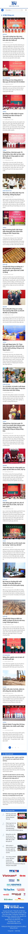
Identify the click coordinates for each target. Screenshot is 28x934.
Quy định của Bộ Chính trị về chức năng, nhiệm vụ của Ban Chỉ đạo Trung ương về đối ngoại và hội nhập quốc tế (14, 776)
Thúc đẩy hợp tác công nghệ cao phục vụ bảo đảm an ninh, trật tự (14, 468)
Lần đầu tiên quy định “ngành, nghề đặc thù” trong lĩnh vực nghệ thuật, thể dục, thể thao (13, 759)
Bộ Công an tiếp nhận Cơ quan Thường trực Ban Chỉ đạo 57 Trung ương (13, 115)
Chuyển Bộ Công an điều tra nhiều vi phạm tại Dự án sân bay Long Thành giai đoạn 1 (14, 620)
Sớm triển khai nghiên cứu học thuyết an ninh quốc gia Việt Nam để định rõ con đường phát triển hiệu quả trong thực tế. (13, 665)
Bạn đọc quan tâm (10, 810)
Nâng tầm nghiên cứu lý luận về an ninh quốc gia (13, 658)
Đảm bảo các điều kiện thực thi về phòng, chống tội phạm (13, 193)
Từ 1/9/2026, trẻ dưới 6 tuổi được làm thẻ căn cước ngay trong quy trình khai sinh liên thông (14, 388)
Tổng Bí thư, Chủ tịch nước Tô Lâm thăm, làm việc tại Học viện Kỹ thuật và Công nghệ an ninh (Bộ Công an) (14, 155)
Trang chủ (10, 930)
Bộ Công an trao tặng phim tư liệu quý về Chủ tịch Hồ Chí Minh (14, 81)
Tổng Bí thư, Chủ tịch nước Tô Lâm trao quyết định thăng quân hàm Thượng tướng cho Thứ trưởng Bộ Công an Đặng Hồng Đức (14, 427)
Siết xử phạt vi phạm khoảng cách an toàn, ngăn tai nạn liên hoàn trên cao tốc (11, 849)
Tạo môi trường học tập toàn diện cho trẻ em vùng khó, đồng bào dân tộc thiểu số (13, 38)
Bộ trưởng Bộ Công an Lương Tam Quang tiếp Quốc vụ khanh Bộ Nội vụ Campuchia (13, 310)
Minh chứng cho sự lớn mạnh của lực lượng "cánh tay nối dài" (14, 544)
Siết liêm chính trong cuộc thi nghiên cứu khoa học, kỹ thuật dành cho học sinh (14, 794)
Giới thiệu (17, 930)
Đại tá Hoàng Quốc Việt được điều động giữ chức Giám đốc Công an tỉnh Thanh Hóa (13, 231)
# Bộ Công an (8, 15)
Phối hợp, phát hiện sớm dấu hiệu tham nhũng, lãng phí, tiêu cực (11, 816)
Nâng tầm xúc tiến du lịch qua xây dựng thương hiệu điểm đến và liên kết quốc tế (11, 837)
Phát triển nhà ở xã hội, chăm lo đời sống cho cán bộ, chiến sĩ (13, 690)
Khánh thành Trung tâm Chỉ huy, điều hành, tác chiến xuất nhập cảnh (14, 726)
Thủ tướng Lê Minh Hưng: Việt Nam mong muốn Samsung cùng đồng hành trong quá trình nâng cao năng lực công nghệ (15, 861)
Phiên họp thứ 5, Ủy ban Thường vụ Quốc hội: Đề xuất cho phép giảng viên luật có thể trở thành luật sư (14, 826)
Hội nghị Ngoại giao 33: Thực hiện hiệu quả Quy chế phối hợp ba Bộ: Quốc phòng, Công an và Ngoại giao (13, 347)
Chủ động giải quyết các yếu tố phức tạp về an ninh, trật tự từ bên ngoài (13, 504)
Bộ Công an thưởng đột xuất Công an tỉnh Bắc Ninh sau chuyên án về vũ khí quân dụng (13, 583)
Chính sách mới (9, 754)
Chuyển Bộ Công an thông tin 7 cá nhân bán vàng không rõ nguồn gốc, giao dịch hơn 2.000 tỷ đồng (13, 269)
